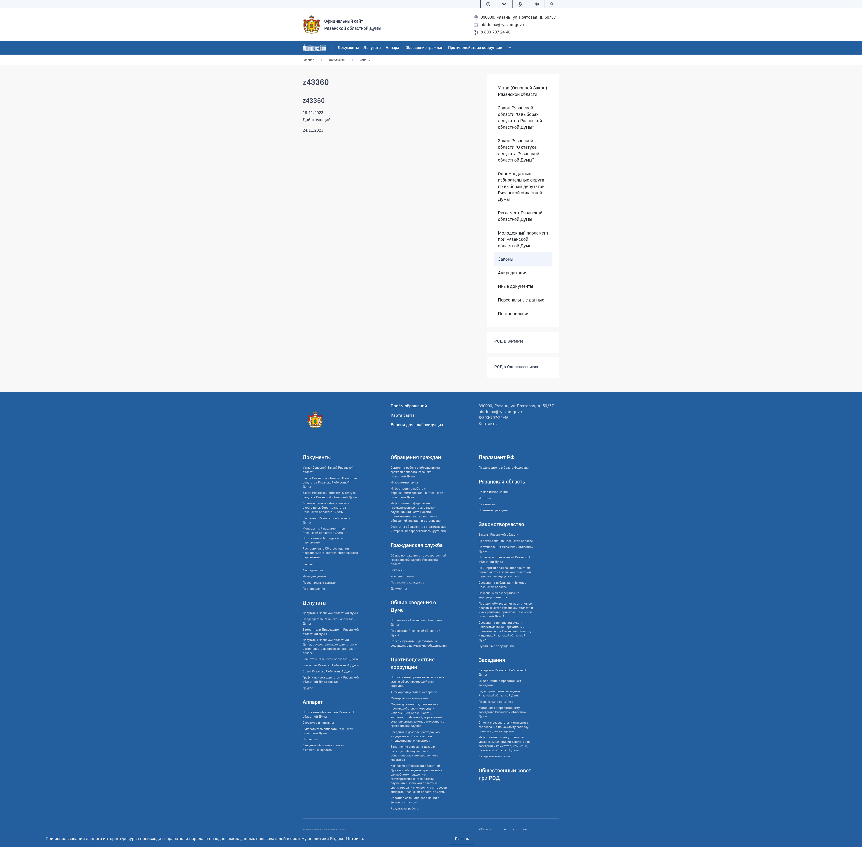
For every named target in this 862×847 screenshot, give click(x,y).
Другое (308, 688)
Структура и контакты (318, 722)
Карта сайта (403, 415)
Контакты (488, 423)
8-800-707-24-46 (495, 31)
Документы (348, 47)
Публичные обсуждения (496, 646)
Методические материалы (409, 698)
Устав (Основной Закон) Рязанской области (522, 91)
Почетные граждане (493, 510)
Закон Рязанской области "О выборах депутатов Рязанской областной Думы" (520, 117)
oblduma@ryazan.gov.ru (504, 24)
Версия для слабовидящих (417, 424)
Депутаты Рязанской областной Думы (330, 613)
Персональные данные (521, 299)
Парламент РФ (497, 457)
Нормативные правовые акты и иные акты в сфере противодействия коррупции (417, 681)
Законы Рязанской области (498, 534)
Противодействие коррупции (475, 47)
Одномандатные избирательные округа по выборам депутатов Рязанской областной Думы (521, 186)
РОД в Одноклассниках (516, 366)
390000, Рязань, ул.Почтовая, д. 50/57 (518, 17)
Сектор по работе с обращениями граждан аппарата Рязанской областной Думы (415, 472)
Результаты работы (405, 808)
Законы (505, 259)
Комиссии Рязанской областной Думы (331, 665)
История (485, 498)
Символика (487, 504)
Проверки (310, 739)
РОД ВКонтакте (508, 341)
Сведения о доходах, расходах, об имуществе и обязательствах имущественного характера (415, 736)
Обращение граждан (424, 47)
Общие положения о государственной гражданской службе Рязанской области (418, 559)
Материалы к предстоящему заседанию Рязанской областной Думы (503, 712)
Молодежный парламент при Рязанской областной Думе (523, 239)
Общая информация (493, 492)
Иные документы (515, 286)
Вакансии (397, 570)
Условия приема (402, 576)
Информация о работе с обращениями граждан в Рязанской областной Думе (417, 492)
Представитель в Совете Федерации (504, 467)
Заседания (492, 659)
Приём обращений (409, 405)
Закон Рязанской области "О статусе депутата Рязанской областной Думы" (518, 150)
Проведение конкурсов (407, 582)
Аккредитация (513, 272)
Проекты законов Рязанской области (506, 541)
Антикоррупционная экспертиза (414, 692)
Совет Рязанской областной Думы (328, 671)
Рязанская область (502, 481)
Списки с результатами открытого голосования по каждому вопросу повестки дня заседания (503, 727)
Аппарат (393, 47)
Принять (462, 838)
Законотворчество (501, 524)
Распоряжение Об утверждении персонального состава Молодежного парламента (330, 552)
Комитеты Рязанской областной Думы (330, 659)
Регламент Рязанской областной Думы (520, 216)
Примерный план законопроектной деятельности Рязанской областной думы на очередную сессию (505, 572)
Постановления (514, 313)
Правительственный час (496, 701)
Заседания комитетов (494, 756)
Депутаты (372, 47)
